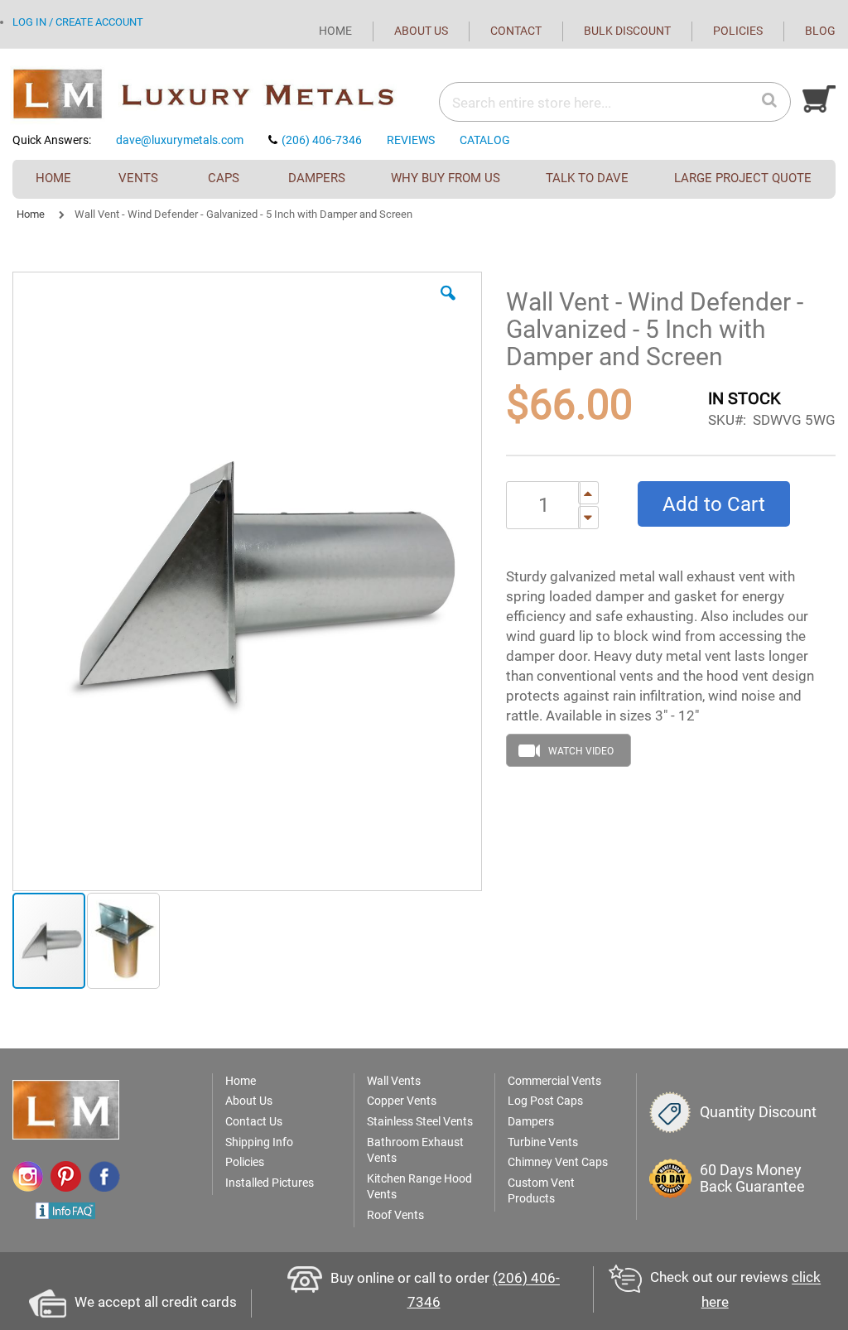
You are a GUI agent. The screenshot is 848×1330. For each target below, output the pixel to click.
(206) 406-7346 (322, 140)
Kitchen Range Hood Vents (419, 1187)
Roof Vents (395, 1215)
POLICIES (738, 30)
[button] (448, 305)
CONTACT (516, 30)
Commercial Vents (554, 1080)
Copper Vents (401, 1100)
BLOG (820, 30)
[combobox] (562, 103)
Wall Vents (394, 1080)
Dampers (531, 1121)
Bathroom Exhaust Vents (415, 1150)
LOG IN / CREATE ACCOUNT (77, 22)
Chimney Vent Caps (558, 1162)
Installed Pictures (269, 1182)
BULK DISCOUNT (627, 30)
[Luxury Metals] (218, 94)
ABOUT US (421, 30)
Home (31, 214)
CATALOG (485, 140)
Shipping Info (259, 1142)
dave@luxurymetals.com (179, 140)
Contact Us (253, 1121)
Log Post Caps (545, 1100)
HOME (335, 30)
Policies (244, 1162)
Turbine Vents (543, 1142)
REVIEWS (411, 140)
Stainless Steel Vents (420, 1121)
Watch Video (581, 751)
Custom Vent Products (541, 1191)
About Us (248, 1100)
